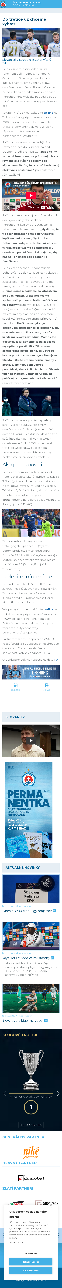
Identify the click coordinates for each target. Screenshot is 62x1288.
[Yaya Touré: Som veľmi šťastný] (31, 936)
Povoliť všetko (31, 1270)
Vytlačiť (46, 690)
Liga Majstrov (25, 906)
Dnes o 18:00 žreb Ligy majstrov (27, 911)
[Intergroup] (15, 1203)
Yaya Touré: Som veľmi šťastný (26, 958)
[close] (51, 1205)
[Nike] (31, 1152)
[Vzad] (4, 1093)
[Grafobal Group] (46, 1203)
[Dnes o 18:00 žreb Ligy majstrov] (31, 888)
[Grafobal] (31, 1178)
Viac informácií (16, 1242)
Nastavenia (31, 1253)
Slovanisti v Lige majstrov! (23, 1020)
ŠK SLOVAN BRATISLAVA (27, 3)
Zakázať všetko (31, 1262)
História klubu (31, 1124)
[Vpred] (58, 1093)
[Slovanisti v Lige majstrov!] (31, 998)
